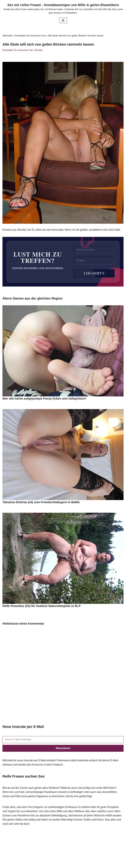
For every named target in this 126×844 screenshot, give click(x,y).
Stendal (38, 50)
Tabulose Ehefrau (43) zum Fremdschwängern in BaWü (41, 502)
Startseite (7, 35)
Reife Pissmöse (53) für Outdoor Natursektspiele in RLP (41, 606)
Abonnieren (63, 748)
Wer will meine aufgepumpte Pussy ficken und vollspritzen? (44, 398)
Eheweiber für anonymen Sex (30, 35)
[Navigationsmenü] (63, 20)
